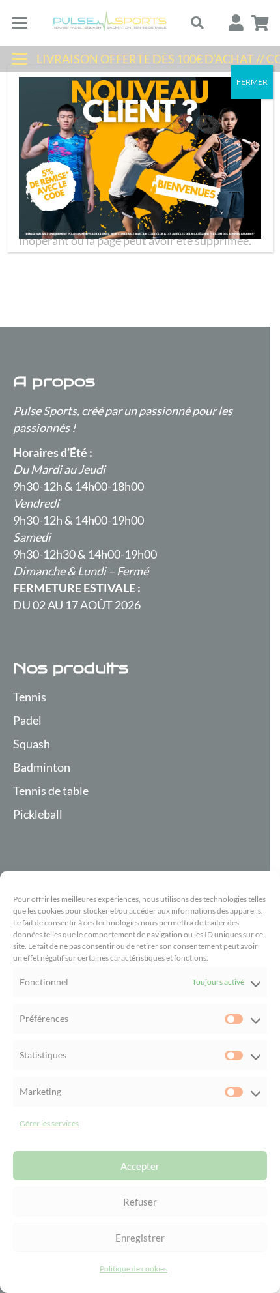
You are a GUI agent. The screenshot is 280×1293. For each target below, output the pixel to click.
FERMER (252, 82)
